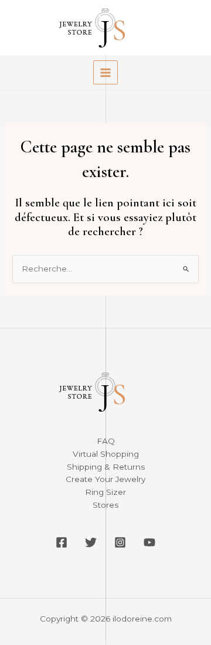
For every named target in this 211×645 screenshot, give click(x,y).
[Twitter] (91, 542)
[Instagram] (120, 542)
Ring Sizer (105, 492)
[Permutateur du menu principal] (105, 72)
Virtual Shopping (106, 454)
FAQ (106, 441)
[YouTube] (149, 542)
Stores (105, 505)
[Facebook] (61, 542)
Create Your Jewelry (105, 479)
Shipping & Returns (106, 466)
